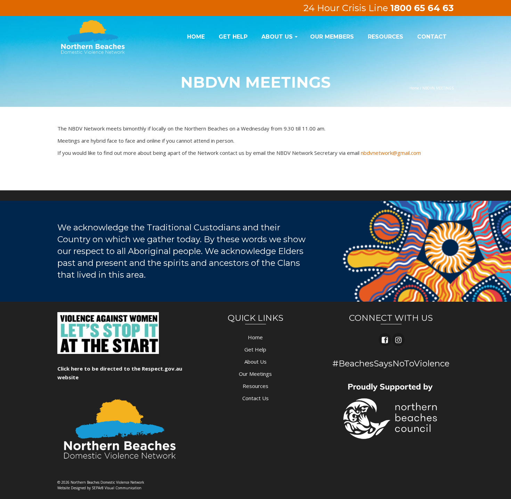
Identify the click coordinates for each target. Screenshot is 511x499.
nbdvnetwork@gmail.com (391, 152)
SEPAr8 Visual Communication (116, 487)
